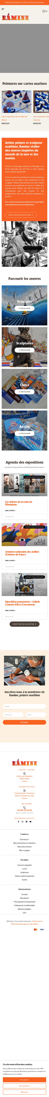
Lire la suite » (10, 510)
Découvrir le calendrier (24, 53)
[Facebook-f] (18, 822)
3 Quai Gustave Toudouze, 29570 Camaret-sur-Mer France (24, 795)
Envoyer (24, 722)
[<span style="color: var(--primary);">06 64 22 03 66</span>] (24, 807)
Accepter (24, 1080)
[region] (24, 1079)
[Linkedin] (26, 822)
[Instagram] (22, 822)
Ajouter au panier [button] (18, 110)
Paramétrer (24, 1086)
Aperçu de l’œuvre (28, 110)
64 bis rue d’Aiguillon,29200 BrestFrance (24, 778)
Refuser (24, 1092)
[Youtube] (30, 822)
